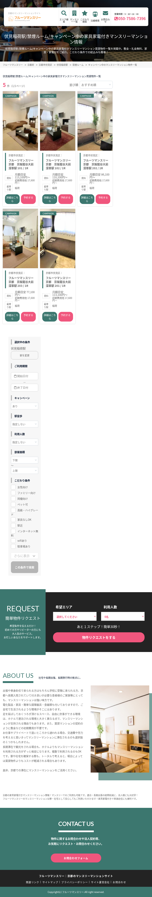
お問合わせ (105, 20)
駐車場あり (23, 546)
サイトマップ (50, 882)
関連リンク (32, 882)
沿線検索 (95, 20)
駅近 (20, 525)
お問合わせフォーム (76, 858)
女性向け (22, 487)
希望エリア (64, 606)
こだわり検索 (84, 20)
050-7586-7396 (132, 18)
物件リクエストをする (98, 637)
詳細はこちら (12, 199)
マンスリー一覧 (74, 20)
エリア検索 (64, 20)
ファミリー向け (26, 493)
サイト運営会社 (100, 882)
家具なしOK (24, 519)
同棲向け (22, 498)
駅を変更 (24, 355)
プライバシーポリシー (74, 882)
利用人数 (110, 606)
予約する (28, 197)
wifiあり (22, 540)
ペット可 (22, 504)
